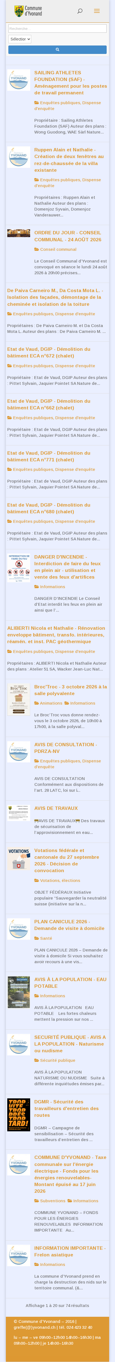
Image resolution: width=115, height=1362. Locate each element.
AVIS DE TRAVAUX (56, 808)
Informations (52, 586)
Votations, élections (59, 880)
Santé (45, 938)
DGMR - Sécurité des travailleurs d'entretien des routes (66, 1108)
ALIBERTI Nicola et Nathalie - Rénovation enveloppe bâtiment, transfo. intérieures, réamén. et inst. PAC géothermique (56, 634)
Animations (50, 703)
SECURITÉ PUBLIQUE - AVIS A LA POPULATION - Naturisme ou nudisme (70, 1043)
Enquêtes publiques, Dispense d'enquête (53, 313)
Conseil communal (57, 249)
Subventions (52, 1200)
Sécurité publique (57, 1060)
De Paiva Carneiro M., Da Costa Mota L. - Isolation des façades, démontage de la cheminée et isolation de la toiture (55, 297)
